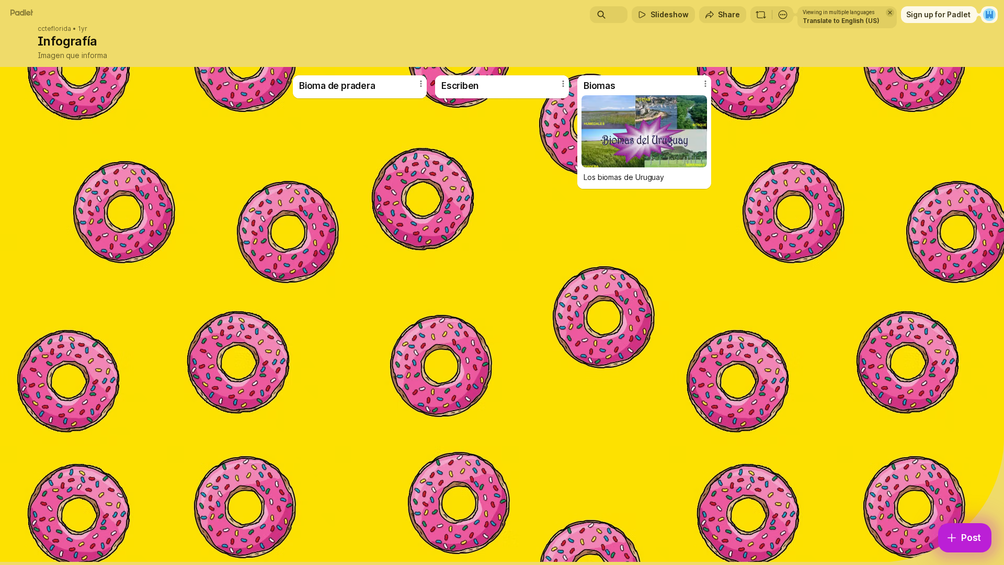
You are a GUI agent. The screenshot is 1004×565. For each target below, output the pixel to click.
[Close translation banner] (890, 12)
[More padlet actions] (782, 14)
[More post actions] (421, 84)
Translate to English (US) (841, 21)
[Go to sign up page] (989, 14)
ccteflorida (54, 28)
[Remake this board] (760, 14)
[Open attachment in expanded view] (644, 131)
